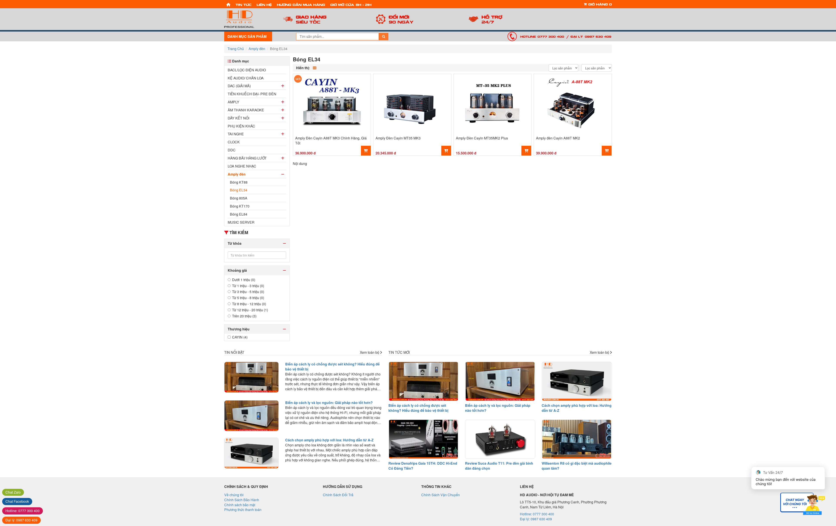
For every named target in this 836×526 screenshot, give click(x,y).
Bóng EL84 (238, 214)
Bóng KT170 (239, 206)
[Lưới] (315, 68)
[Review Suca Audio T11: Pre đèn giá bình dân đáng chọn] (500, 439)
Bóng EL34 (238, 190)
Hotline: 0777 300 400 (542, 36)
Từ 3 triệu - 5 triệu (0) (248, 291)
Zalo (13, 492)
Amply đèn (237, 174)
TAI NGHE (236, 133)
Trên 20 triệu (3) (244, 316)
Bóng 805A (238, 198)
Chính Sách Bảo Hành (241, 499)
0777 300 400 (22, 510)
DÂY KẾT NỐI (238, 118)
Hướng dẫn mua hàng (301, 4)
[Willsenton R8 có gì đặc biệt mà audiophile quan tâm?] (577, 439)
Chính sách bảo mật (239, 504)
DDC (232, 149)
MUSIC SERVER (241, 222)
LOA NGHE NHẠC (242, 166)
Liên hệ (264, 4)
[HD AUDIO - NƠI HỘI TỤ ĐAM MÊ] (248, 19)
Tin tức (243, 4)
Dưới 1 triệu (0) (243, 279)
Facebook (17, 501)
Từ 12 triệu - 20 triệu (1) (250, 310)
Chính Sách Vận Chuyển (440, 494)
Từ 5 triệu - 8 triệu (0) (248, 297)
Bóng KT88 (239, 182)
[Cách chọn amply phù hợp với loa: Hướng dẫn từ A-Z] (251, 453)
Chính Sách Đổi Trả (338, 494)
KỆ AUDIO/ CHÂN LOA (246, 77)
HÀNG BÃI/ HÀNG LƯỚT (247, 158)
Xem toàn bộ (370, 352)
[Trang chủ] (228, 4)
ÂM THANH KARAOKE (246, 109)
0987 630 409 (21, 520)
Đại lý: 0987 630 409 (591, 36)
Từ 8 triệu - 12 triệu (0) (249, 304)
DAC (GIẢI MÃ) (239, 85)
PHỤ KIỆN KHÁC (241, 126)
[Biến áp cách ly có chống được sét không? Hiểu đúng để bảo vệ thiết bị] (251, 377)
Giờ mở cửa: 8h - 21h (350, 4)
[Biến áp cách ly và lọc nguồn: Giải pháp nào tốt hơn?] (251, 415)
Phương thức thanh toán (242, 509)
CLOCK (234, 141)
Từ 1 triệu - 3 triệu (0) (248, 285)
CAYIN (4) (240, 337)
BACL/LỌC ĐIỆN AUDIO (247, 69)
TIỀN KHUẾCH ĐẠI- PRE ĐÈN (252, 93)
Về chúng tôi (234, 494)
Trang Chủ (236, 48)
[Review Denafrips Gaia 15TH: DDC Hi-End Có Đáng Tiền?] (423, 439)
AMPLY (233, 101)
